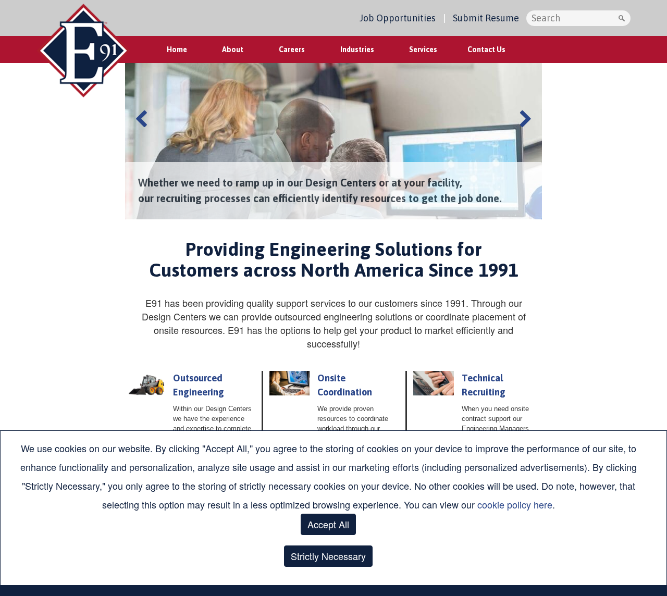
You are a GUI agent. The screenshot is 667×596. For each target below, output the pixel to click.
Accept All (328, 524)
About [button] (232, 49)
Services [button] (423, 49)
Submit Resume (486, 18)
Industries (357, 49)
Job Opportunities (398, 18)
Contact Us (486, 49)
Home (177, 49)
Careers (292, 49)
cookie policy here (514, 504)
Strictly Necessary (328, 556)
